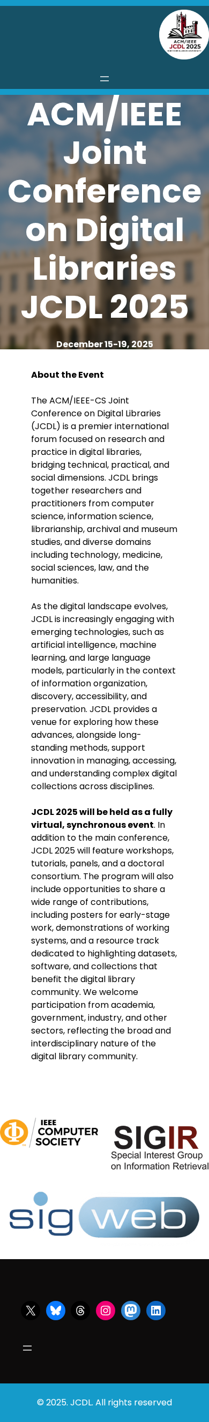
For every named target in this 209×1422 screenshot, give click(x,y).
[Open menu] (104, 78)
